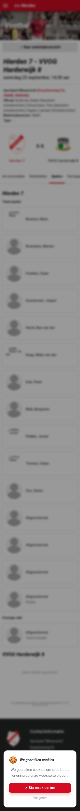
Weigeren (40, 798)
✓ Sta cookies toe (40, 788)
